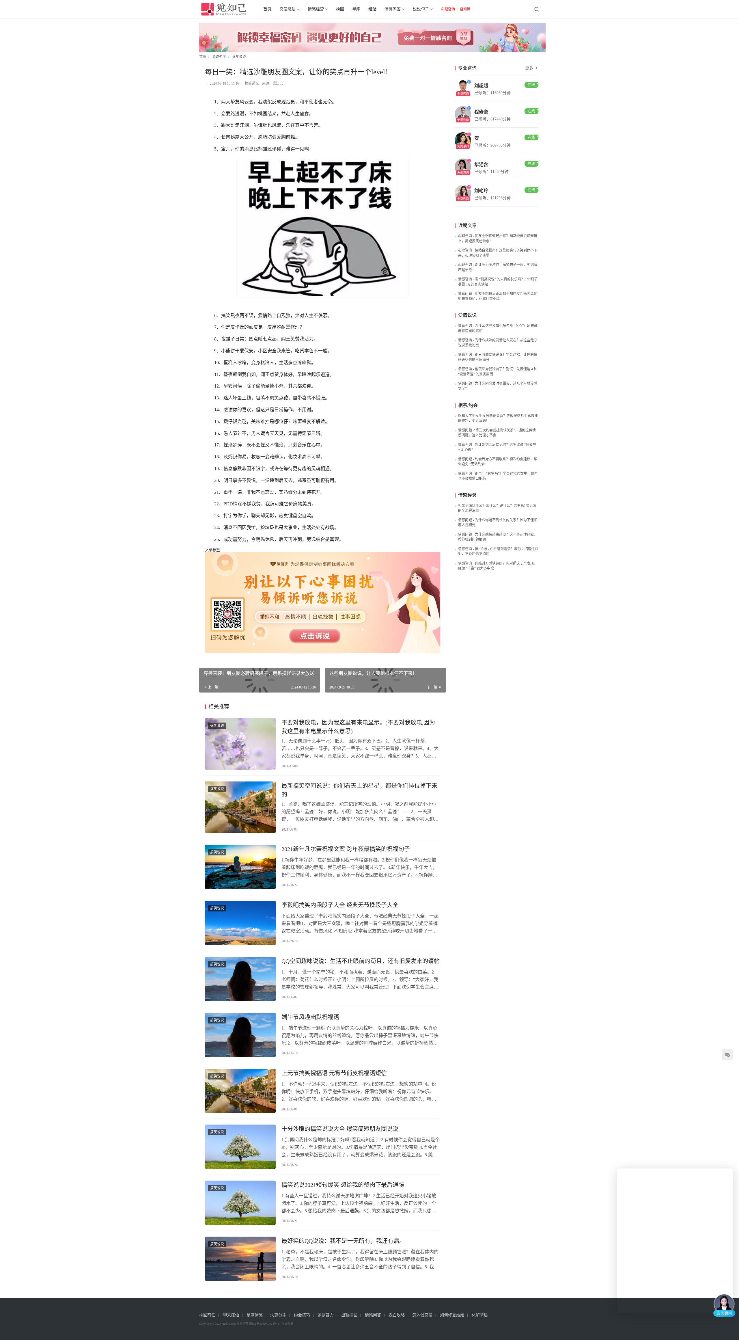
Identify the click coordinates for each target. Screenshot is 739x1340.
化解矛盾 (480, 1315)
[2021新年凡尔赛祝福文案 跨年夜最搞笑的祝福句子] (240, 867)
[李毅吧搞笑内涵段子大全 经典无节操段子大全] (240, 923)
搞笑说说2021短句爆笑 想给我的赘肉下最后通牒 (342, 1185)
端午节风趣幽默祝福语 (310, 1017)
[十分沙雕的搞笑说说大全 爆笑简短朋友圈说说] (240, 1147)
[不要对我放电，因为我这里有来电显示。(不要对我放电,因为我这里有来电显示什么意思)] (240, 744)
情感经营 (316, 9)
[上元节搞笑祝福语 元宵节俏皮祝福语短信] (240, 1091)
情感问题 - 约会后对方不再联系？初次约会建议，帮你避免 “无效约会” (497, 461)
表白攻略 (397, 1315)
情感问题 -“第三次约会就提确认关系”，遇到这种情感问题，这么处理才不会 (497, 433)
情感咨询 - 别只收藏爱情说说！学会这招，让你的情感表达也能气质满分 (497, 357)
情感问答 (393, 9)
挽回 (340, 9)
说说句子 (421, 9)
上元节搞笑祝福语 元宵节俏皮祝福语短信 (334, 1073)
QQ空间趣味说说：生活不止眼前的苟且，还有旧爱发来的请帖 (360, 961)
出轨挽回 (349, 1315)
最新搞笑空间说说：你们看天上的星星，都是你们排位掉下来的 (359, 790)
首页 (267, 9)
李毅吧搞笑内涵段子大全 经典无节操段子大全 (339, 905)
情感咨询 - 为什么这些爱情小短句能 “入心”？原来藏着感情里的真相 (498, 328)
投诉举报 (287, 1323)
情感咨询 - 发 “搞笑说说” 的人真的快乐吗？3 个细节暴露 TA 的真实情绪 (498, 281)
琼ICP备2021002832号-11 (265, 1323)
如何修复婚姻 (452, 1315)
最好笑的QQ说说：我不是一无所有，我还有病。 (343, 1241)
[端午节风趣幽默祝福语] (240, 1035)
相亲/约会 (468, 405)
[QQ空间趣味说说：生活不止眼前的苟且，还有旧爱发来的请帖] (240, 979)
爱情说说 (467, 315)
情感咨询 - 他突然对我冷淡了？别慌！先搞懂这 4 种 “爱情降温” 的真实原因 (497, 371)
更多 (529, 68)
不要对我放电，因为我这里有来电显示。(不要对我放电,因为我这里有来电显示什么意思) (358, 726)
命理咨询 (448, 9)
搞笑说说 (252, 83)
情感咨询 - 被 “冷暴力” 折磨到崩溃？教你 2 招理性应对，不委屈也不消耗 (498, 551)
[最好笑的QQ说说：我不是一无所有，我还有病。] (240, 1259)
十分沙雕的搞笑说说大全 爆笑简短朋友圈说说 (339, 1129)
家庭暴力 (326, 1315)
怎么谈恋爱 (422, 1315)
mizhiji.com (229, 1323)
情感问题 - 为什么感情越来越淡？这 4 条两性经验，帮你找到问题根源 (497, 537)
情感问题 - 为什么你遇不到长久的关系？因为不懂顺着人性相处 (497, 522)
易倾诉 (465, 9)
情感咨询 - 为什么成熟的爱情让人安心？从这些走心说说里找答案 (497, 342)
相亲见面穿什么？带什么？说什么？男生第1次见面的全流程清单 (497, 508)
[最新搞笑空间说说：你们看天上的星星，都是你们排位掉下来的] (240, 807)
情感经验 (467, 495)
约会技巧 (302, 1315)
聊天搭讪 (231, 1315)
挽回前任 (207, 1315)
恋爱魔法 (287, 9)
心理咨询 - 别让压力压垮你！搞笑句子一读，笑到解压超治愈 (497, 267)
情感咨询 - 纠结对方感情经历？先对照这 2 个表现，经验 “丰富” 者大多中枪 (497, 566)
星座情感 (255, 1315)
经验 (372, 9)
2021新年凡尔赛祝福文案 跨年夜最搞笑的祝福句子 (345, 849)
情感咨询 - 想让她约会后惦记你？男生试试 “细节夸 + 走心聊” (497, 447)
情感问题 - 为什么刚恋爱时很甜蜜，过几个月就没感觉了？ (497, 386)
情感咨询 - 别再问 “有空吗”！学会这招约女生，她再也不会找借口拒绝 (498, 476)
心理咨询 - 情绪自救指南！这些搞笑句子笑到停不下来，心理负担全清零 (497, 253)
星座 (356, 9)
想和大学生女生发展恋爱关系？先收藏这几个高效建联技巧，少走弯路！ (498, 418)
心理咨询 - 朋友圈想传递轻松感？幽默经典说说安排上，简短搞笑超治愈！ (497, 238)
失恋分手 (278, 1315)
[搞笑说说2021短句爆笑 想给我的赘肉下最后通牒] (240, 1203)
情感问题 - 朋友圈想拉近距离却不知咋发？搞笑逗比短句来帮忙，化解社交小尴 (497, 296)
